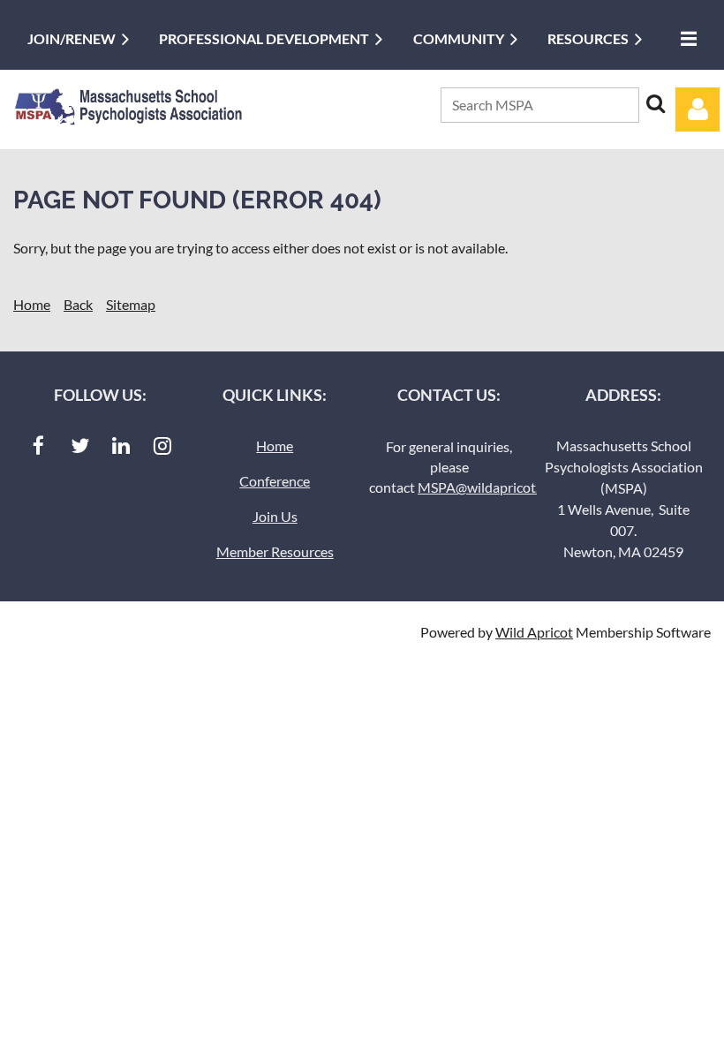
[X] (80, 445)
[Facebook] (38, 445)
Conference (274, 480)
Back (78, 304)
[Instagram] (163, 445)
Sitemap (130, 304)
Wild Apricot (534, 631)
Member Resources (275, 551)
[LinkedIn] (121, 445)
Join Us (275, 516)
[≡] (684, 38)
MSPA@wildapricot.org (488, 487)
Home (31, 304)
